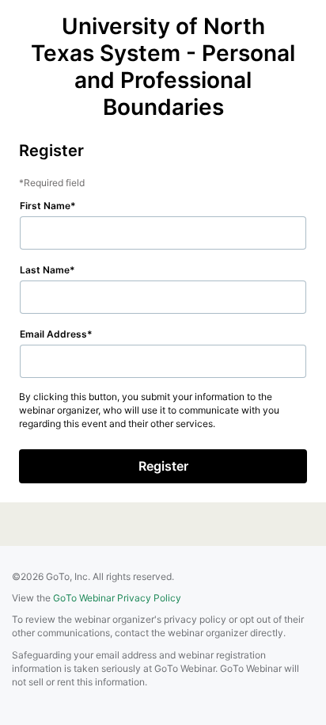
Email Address (53, 334)
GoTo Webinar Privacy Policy (117, 598)
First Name (45, 206)
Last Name (45, 270)
